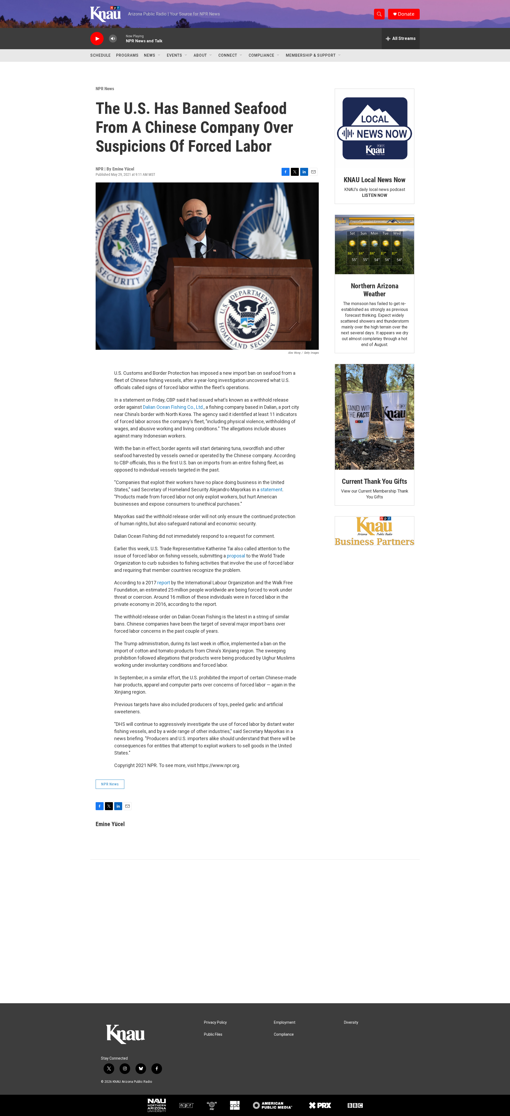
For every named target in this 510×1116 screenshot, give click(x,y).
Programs (127, 55)
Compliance (261, 55)
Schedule (100, 55)
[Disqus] (255, 931)
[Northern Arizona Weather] (374, 244)
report (163, 582)
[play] (97, 39)
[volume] (112, 39)
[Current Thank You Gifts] (374, 417)
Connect (227, 55)
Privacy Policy (215, 1023)
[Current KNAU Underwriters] (374, 531)
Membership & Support (311, 55)
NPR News (105, 88)
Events (174, 55)
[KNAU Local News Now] (374, 128)
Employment (284, 1023)
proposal (236, 556)
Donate (406, 14)
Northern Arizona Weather (374, 290)
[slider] (121, 38)
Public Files (213, 1034)
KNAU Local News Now (374, 180)
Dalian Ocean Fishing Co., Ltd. (173, 407)
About (200, 55)
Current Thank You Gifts (374, 481)
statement (271, 489)
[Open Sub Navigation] (159, 55)
